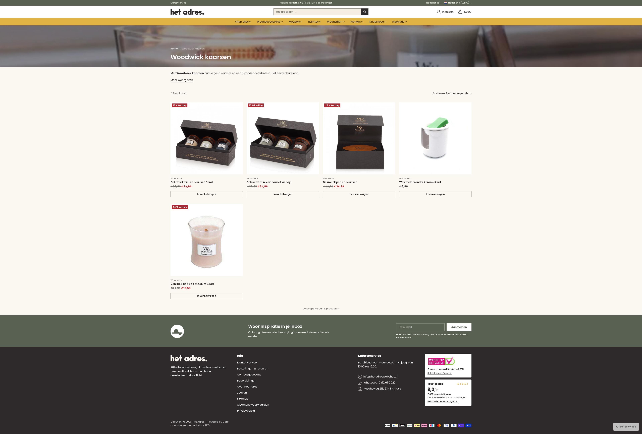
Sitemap (242, 399)
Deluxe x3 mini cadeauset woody (269, 182)
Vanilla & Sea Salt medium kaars (193, 284)
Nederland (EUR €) (458, 2)
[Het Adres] (187, 12)
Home (174, 48)
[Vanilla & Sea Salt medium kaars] (207, 240)
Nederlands (432, 2)
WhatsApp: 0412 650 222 (379, 383)
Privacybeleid (246, 411)
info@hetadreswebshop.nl (380, 376)
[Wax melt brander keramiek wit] (435, 138)
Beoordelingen (246, 381)
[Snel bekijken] (238, 106)
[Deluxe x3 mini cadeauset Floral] (207, 138)
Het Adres (198, 421)
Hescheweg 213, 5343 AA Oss (382, 389)
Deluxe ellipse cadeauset (340, 182)
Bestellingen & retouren (252, 368)
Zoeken (242, 393)
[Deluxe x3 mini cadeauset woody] (283, 138)
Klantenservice (247, 362)
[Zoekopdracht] (364, 11)
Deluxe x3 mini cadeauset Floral (192, 182)
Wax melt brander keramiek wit (420, 182)
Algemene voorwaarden (253, 405)
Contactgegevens (249, 374)
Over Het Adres (247, 387)
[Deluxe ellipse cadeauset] (359, 138)
